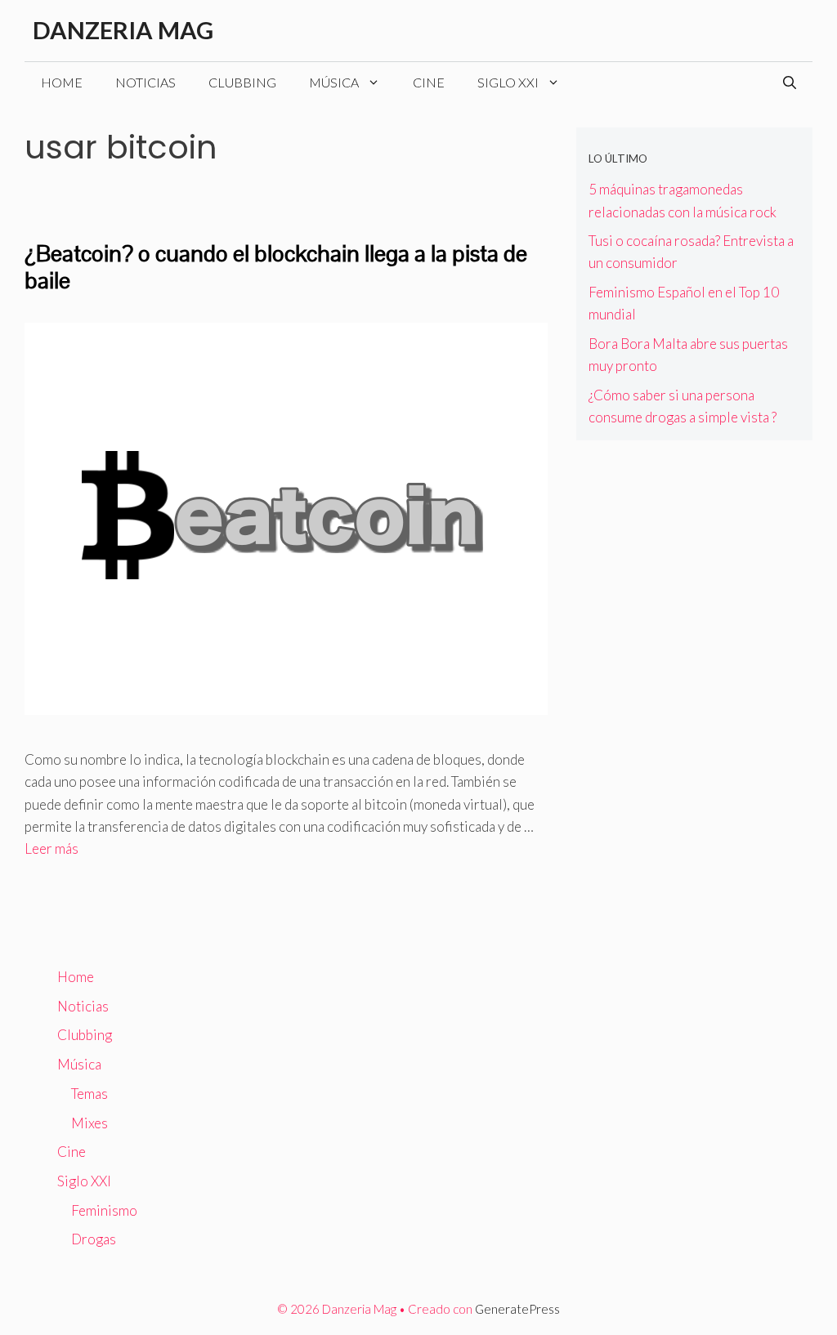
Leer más (51, 848)
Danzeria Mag (123, 30)
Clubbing (242, 82)
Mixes (89, 1123)
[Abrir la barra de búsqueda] (789, 82)
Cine (429, 82)
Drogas (93, 1239)
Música (334, 82)
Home (62, 82)
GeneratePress (517, 1309)
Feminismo (104, 1210)
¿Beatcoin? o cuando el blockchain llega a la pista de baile (276, 267)
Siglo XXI (508, 82)
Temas (89, 1093)
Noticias (145, 82)
